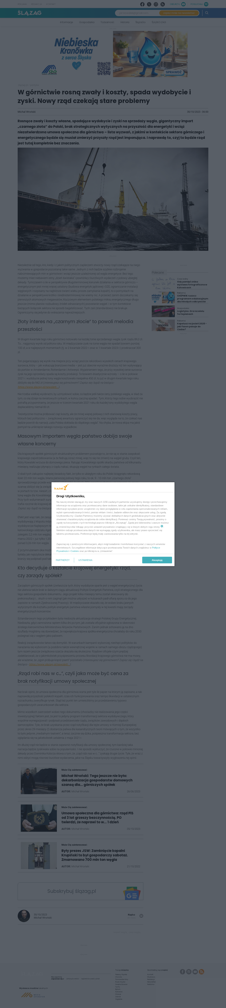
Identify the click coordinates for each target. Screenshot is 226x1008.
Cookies (75, 551)
